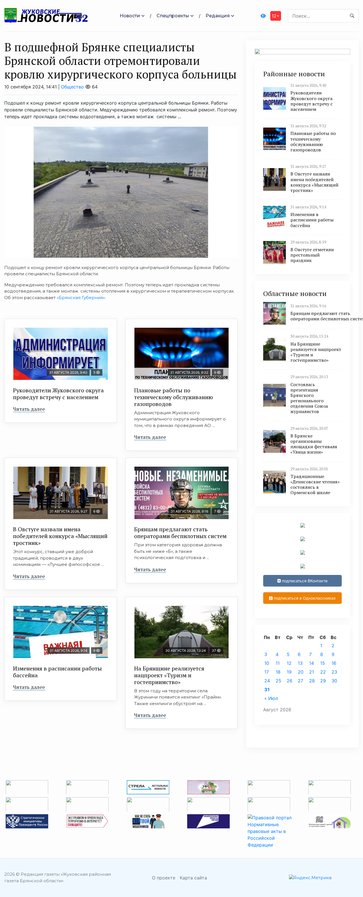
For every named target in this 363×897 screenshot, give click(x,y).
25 (278, 681)
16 (334, 663)
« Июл (271, 698)
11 (278, 663)
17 (266, 672)
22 (323, 672)
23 (334, 672)
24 (267, 681)
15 (322, 663)
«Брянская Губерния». (81, 297)
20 (300, 672)
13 (300, 663)
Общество (72, 87)
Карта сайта (193, 878)
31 (267, 689)
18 (278, 672)
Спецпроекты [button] (173, 15)
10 (266, 663)
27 (300, 681)
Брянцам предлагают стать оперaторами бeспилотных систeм (180, 532)
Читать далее (29, 408)
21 (311, 672)
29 (323, 681)
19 (289, 672)
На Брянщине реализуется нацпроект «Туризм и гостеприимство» (169, 675)
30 (334, 681)
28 (312, 681)
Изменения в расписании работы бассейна (57, 672)
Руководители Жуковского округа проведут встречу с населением (58, 393)
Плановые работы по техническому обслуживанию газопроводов (173, 397)
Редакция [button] (218, 15)
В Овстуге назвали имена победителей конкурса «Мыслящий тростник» (60, 536)
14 (311, 663)
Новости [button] (130, 15)
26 (289, 681)
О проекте (163, 878)
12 (289, 663)
